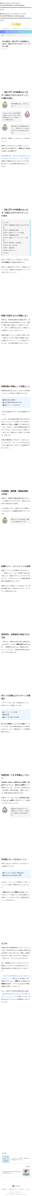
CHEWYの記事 (15, 429)
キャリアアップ (26, 28)
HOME (17, 1186)
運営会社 (4, 1189)
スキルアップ (16, 28)
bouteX (22, 1189)
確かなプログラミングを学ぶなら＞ (16, 32)
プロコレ (27, 1189)
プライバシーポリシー (15, 1192)
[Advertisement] (16, 69)
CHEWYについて (13, 1189)
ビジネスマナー (6, 28)
